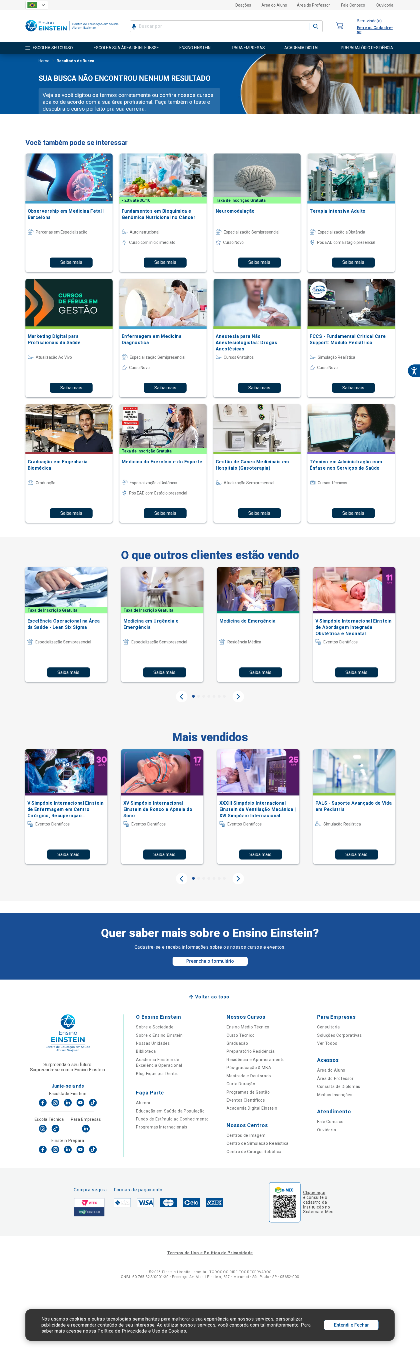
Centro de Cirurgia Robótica (254, 1151)
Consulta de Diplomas (338, 1086)
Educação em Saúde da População (170, 1111)
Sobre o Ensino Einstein (159, 1035)
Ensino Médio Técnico (248, 1027)
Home (44, 61)
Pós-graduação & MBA (249, 1067)
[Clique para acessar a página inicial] (72, 32)
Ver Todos (327, 1043)
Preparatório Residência (251, 1051)
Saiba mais (71, 262)
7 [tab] (224, 696)
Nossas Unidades (153, 1043)
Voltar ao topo (212, 997)
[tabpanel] (66, 624)
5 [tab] (214, 696)
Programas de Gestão (248, 1092)
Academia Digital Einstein (252, 1108)
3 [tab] (203, 696)
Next (238, 696)
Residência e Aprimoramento (256, 1059)
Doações (243, 5)
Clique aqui (314, 1192)
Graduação (237, 1043)
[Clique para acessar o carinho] (339, 26)
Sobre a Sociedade (154, 1027)
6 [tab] (219, 696)
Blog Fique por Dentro (157, 1073)
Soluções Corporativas (339, 1035)
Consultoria (328, 1027)
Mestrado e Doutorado (249, 1076)
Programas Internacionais (161, 1127)
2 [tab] (198, 696)
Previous (181, 696)
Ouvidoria (384, 5)
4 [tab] (208, 696)
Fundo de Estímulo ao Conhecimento (172, 1119)
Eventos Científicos (246, 1100)
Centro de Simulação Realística (258, 1143)
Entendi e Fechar (351, 1325)
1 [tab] (193, 696)
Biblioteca (146, 1051)
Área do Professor (313, 5)
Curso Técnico (241, 1035)
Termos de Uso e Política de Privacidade (210, 1253)
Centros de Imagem (246, 1135)
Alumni (143, 1102)
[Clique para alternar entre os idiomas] (36, 5)
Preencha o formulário (210, 961)
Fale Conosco (353, 5)
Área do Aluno (274, 5)
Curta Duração (241, 1084)
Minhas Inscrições (335, 1094)
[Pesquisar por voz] (133, 26)
